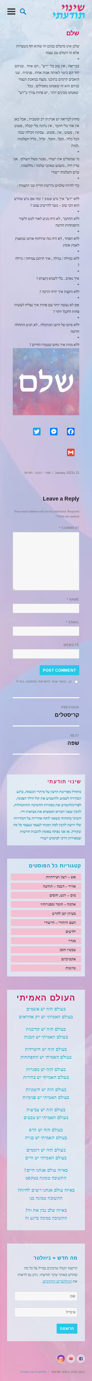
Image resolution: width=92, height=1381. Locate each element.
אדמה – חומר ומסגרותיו (58, 904)
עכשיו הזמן (68, 950)
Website (71, 645)
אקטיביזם (68, 959)
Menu (11, 12)
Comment (69, 528)
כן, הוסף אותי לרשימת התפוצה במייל (44, 681)
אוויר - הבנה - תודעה (37, 472)
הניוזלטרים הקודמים (57, 1281)
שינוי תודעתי (68, 11)
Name (73, 599)
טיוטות (71, 968)
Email (72, 622)
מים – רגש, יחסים (63, 895)
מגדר (72, 941)
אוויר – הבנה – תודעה (59, 886)
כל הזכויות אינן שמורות (33, 1372)
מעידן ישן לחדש (64, 914)
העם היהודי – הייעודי (60, 923)
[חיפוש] (23, 11)
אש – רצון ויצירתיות (61, 877)
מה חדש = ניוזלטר (55, 1258)
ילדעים (71, 932)
